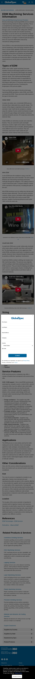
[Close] (32, 316)
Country (4, 343)
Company (4, 337)
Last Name (4, 327)
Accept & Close (17, 676)
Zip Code (4, 348)
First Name (4, 322)
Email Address (5, 332)
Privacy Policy (26, 360)
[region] (17, 672)
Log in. (16, 362)
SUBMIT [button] (17, 355)
